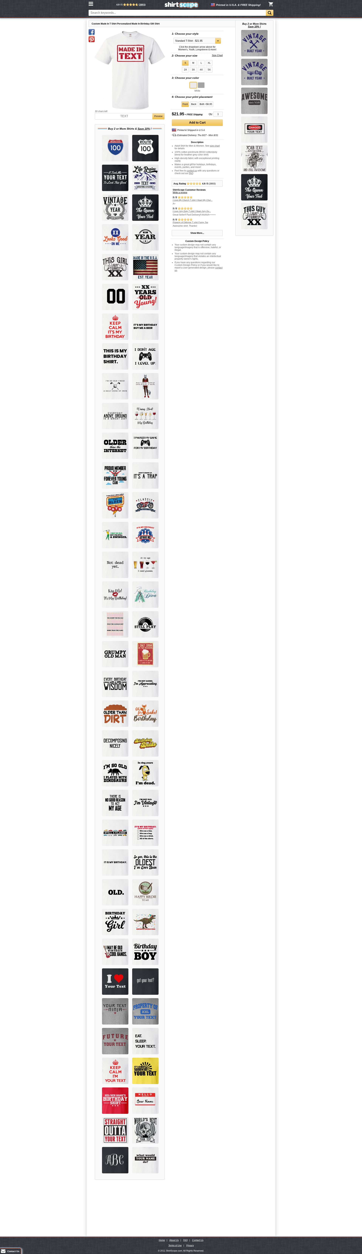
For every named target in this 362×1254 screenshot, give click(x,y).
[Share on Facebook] (92, 32)
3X (193, 69)
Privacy (190, 1245)
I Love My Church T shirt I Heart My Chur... (192, 200)
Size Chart (217, 55)
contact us (192, 170)
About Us (174, 1240)
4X (201, 69)
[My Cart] (270, 4)
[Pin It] (92, 39)
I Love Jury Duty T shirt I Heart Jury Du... (192, 211)
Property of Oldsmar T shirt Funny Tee (190, 222)
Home (162, 1240)
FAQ (191, 173)
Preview (158, 116)
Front (185, 104)
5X (209, 69)
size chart (215, 146)
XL (209, 63)
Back (193, 104)
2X (185, 69)
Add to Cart (197, 122)
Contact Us (197, 1240)
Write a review (180, 192)
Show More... (197, 233)
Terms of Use (175, 1245)
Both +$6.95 (206, 104)
